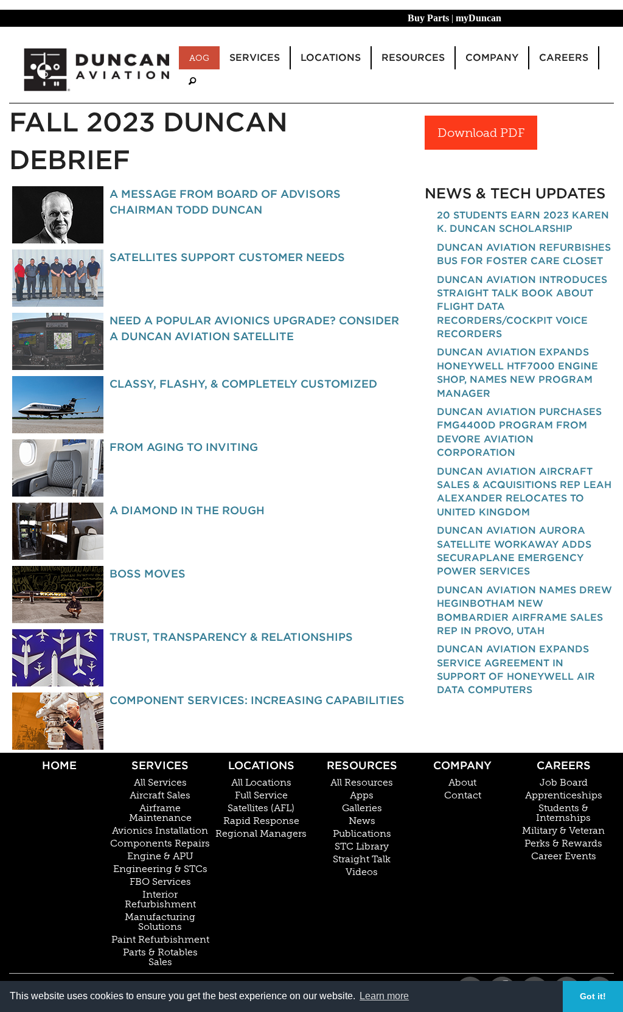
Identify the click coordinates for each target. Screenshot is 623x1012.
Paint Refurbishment (160, 939)
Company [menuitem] (491, 57)
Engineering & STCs (160, 869)
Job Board (564, 782)
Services (160, 765)
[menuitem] (192, 81)
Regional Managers (261, 834)
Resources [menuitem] (413, 57)
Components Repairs (160, 843)
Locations (261, 765)
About (462, 782)
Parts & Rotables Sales (160, 957)
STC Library (362, 846)
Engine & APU (160, 856)
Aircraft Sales (160, 795)
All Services (160, 782)
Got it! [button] (593, 996)
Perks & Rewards (563, 843)
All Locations (261, 782)
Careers (564, 765)
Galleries (362, 808)
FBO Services (160, 882)
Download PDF (480, 132)
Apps (362, 795)
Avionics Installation (160, 831)
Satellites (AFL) (261, 808)
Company (462, 765)
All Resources (361, 782)
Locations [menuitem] (331, 57)
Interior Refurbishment (160, 899)
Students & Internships (563, 813)
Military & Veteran (563, 831)
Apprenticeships (563, 795)
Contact (462, 795)
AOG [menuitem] (199, 57)
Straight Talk (362, 859)
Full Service (261, 795)
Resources (362, 765)
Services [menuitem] (254, 57)
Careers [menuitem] (563, 57)
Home (59, 765)
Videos (362, 872)
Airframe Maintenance (160, 813)
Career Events (563, 856)
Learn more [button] (384, 996)
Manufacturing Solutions (160, 922)
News (362, 821)
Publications (362, 834)
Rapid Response (261, 821)
